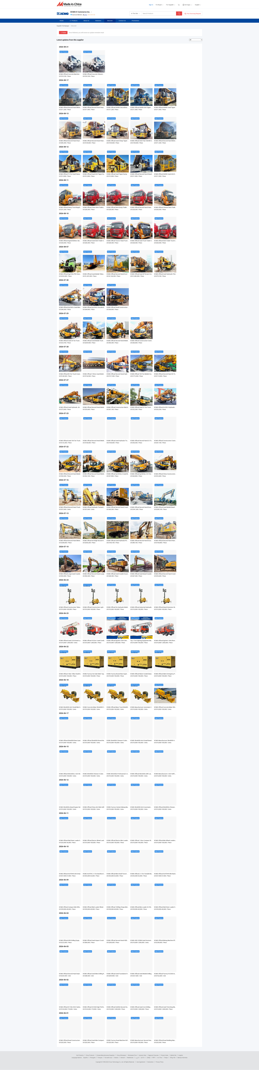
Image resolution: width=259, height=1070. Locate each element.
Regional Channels (153, 1055)
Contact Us (122, 21)
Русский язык (108, 1057)
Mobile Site (173, 1055)
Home (61, 21)
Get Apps (187, 5)
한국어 (143, 1057)
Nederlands (130, 1057)
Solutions (98, 21)
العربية (137, 1057)
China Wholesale (121, 1055)
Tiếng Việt (172, 1057)
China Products (90, 1055)
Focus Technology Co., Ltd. (116, 1062)
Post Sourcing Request (194, 13)
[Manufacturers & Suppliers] (70, 4)
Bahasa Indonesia (182, 1057)
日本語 (148, 1057)
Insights (180, 1055)
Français (100, 1057)
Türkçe (166, 1057)
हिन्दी (153, 1057)
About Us (86, 21)
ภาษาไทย (159, 1057)
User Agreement (140, 1062)
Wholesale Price (132, 1055)
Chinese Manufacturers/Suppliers (105, 1055)
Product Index (164, 1055)
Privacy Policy (159, 1062)
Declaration (150, 1062)
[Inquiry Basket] (179, 5)
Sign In (151, 5)
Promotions (135, 21)
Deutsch (122, 1057)
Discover (110, 21)
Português (93, 1057)
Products (74, 21)
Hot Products (80, 1055)
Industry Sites (142, 1055)
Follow (64, 33)
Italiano (116, 1057)
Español (85, 1057)
